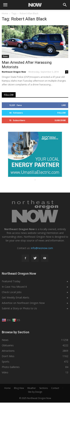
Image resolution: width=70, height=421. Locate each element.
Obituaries (8, 345)
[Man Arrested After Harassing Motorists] (35, 41)
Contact (55, 388)
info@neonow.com (42, 248)
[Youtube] (44, 258)
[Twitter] (35, 258)
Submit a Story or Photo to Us (19, 308)
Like (64, 105)
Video (5, 372)
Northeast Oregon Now (14, 71)
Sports (5, 361)
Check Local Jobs (12, 292)
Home (5, 13)
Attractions (8, 350)
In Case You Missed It (14, 286)
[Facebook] (25, 258)
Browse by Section (15, 332)
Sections (43, 388)
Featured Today (11, 281)
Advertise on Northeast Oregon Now (23, 303)
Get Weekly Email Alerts (15, 297)
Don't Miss (8, 356)
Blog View (19, 388)
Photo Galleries (11, 367)
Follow (61, 112)
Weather (31, 388)
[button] (65, 5)
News (5, 56)
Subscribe (60, 120)
